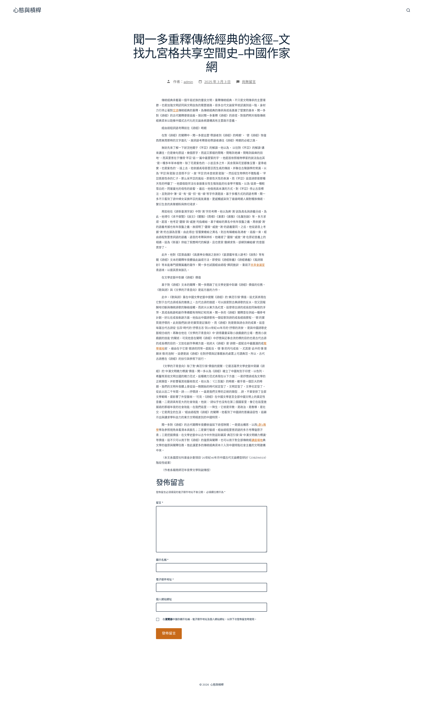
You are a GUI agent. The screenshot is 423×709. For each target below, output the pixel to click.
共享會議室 (258, 265)
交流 (175, 110)
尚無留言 (249, 81)
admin (188, 81)
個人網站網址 (164, 599)
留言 (159, 503)
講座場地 (257, 440)
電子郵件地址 (165, 579)
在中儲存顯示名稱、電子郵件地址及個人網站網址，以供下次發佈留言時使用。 (210, 619)
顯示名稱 (162, 560)
